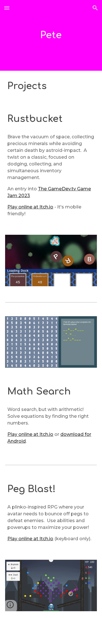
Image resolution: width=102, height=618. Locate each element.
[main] (51, 35)
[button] (7, 8)
